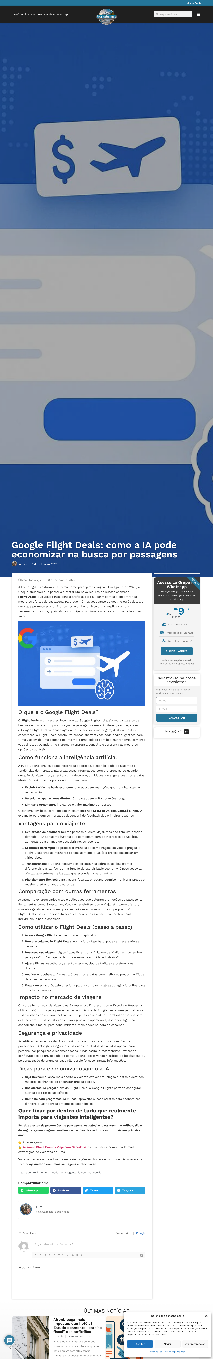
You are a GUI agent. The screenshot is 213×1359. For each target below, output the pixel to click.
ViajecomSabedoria (89, 1172)
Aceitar (140, 1344)
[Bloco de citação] (63, 1255)
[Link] (72, 1255)
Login (141, 1233)
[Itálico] (40, 1255)
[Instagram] (186, 731)
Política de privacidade (174, 1351)
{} (77, 1255)
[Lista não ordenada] (58, 1255)
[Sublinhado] (44, 1255)
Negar (167, 1344)
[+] (82, 1255)
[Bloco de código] (68, 1255)
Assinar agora (177, 651)
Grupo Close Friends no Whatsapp (48, 14)
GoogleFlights (35, 1172)
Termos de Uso (155, 1351)
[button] (206, 1316)
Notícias (18, 14)
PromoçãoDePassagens (60, 1172)
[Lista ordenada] (54, 1255)
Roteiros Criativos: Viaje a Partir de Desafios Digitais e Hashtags (76, 1328)
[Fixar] (49, 1255)
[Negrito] (35, 1255)
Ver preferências (195, 1344)
